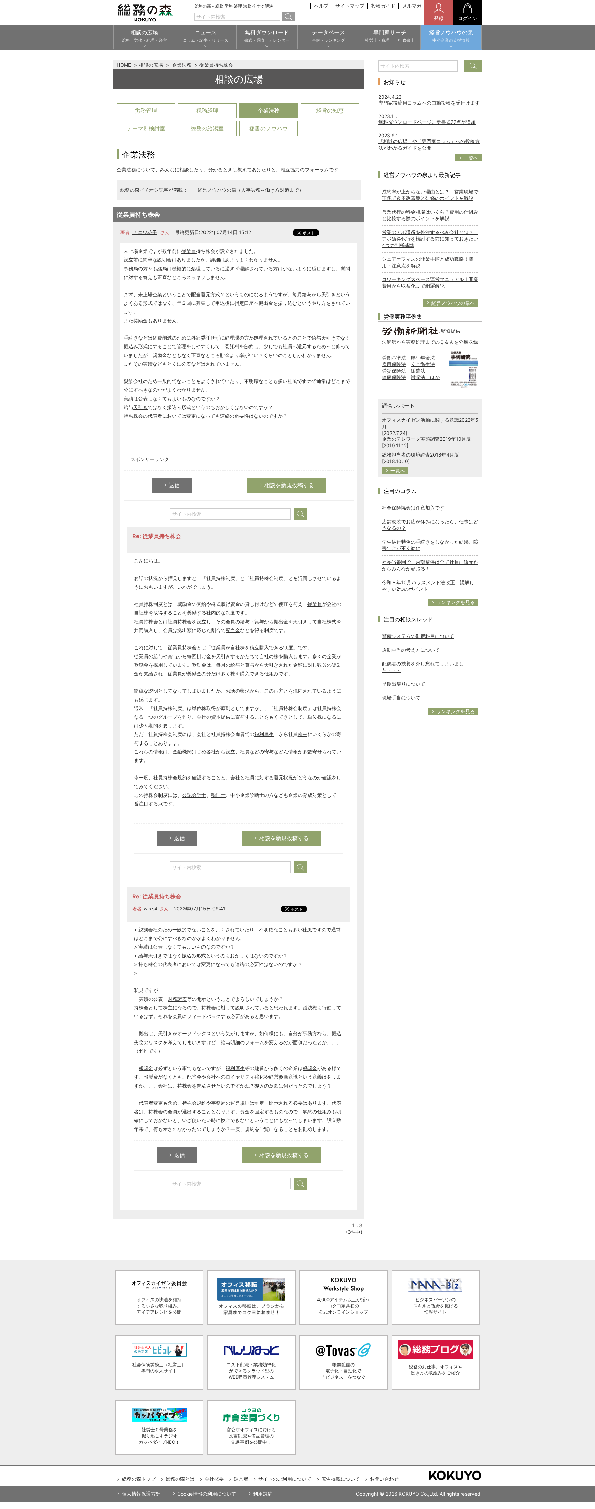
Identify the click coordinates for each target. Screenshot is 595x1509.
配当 (196, 294)
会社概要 (214, 1479)
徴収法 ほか (425, 377)
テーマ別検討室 (146, 128)
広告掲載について (340, 1479)
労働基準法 (394, 358)
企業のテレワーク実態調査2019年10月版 (426, 439)
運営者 (241, 1479)
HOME (124, 65)
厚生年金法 (423, 358)
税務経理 (207, 110)
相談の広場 (151, 65)
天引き (328, 294)
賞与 (259, 621)
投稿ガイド (383, 6)
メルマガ (411, 6)
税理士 (218, 795)
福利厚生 (264, 734)
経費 (157, 338)
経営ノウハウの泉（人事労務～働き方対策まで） (251, 190)
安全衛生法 (423, 364)
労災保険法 (394, 371)
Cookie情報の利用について (206, 1494)
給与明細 (230, 1042)
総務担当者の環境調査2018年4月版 (420, 455)
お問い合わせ (384, 1479)
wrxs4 (150, 908)
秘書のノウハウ (268, 128)
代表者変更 (151, 1103)
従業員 (188, 251)
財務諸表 (177, 999)
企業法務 (181, 65)
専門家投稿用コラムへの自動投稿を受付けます (429, 103)
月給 (302, 294)
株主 (302, 734)
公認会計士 (194, 795)
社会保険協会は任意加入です (413, 508)
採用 (158, 665)
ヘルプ (321, 6)
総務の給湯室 (207, 128)
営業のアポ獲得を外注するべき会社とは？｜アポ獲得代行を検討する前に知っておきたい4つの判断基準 (430, 238)
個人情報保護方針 (141, 1494)
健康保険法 (394, 377)
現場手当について (401, 697)
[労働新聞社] (411, 330)
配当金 (233, 630)
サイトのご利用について (284, 1479)
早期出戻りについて (403, 684)
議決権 (310, 1007)
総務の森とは (180, 1479)
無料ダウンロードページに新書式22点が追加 (427, 122)
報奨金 (146, 1068)
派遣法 (418, 371)
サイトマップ (349, 6)
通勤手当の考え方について (411, 650)
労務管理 (146, 110)
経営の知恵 (330, 110)
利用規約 (262, 1494)
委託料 (232, 346)
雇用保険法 (394, 364)
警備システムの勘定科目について (418, 636)
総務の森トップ (139, 1479)
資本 (216, 717)
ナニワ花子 (144, 232)
